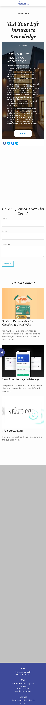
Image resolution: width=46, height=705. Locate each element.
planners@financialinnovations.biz (23, 700)
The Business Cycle (12, 431)
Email (4, 231)
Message (6, 244)
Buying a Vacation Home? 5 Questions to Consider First (17, 323)
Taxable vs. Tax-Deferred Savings (20, 379)
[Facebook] (20, 703)
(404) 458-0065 (25, 672)
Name (4, 218)
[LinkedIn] (24, 703)
